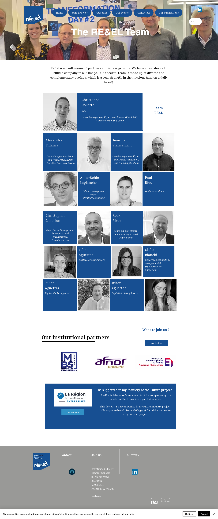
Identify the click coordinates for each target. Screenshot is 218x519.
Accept (204, 513)
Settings (189, 513)
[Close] (214, 513)
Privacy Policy (128, 513)
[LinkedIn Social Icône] (200, 9)
